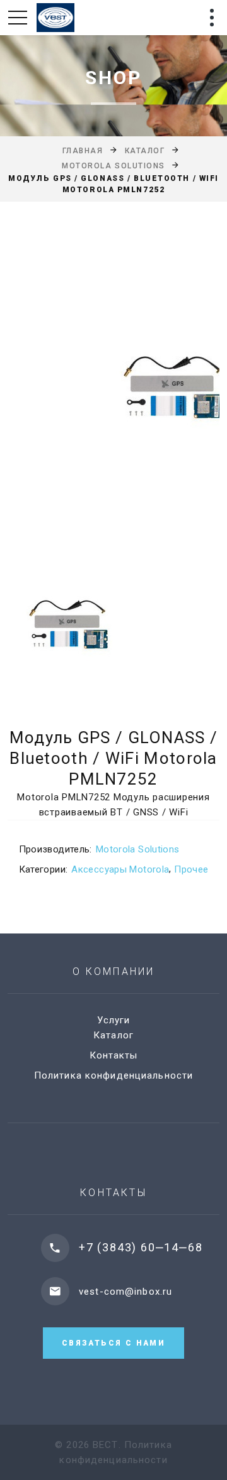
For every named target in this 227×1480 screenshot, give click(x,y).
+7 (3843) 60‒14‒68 (140, 1247)
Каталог (145, 150)
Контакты (114, 1055)
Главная (82, 150)
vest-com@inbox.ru (125, 1291)
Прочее (191, 869)
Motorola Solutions (113, 165)
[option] (113, 390)
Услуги (114, 1020)
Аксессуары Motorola (120, 869)
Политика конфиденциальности (113, 1075)
